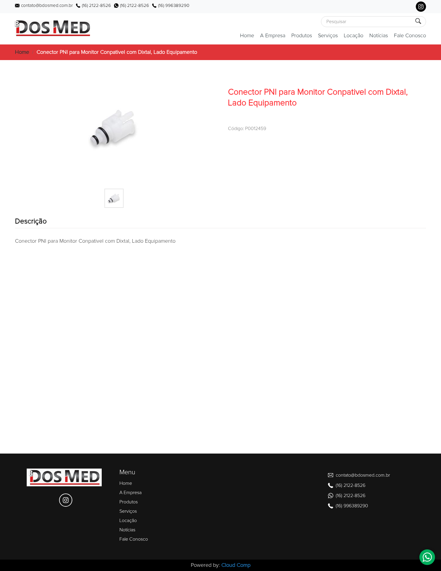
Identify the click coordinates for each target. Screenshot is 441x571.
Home (247, 35)
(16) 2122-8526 (96, 5)
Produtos (301, 35)
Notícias (378, 35)
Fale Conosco (410, 35)
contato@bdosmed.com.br (47, 5)
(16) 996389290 (173, 5)
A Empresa (272, 35)
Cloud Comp (235, 565)
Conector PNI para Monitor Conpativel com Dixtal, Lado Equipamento (117, 52)
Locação (353, 35)
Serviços (328, 35)
